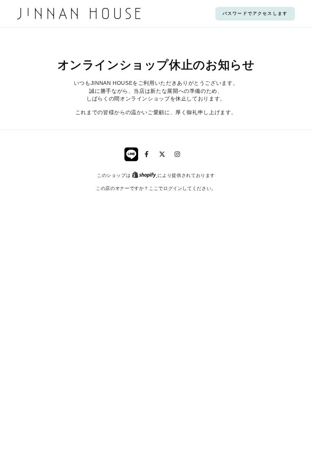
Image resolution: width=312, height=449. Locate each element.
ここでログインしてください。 (182, 188)
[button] (255, 14)
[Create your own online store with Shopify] (145, 175)
